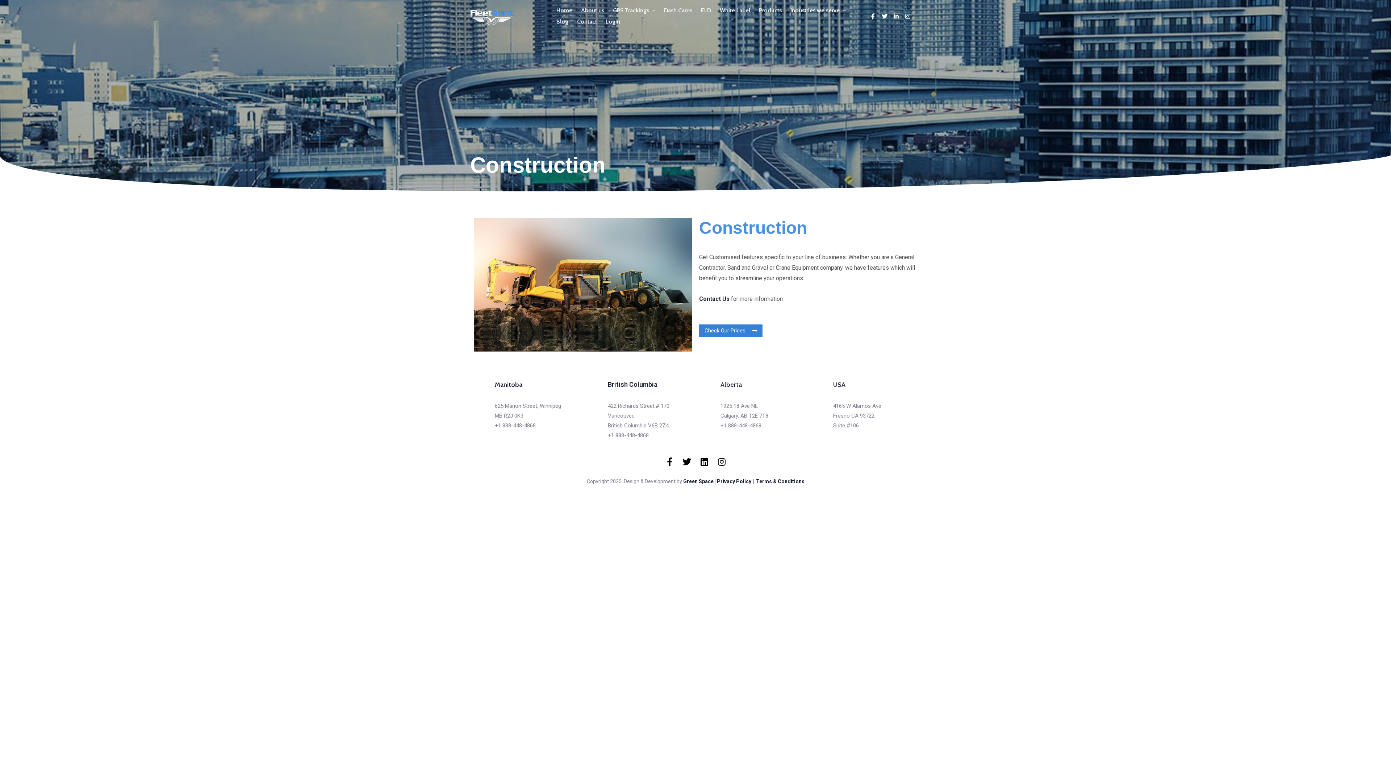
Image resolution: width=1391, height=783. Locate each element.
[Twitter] (884, 16)
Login (613, 21)
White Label (735, 10)
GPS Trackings (631, 10)
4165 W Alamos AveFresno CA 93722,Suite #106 (857, 416)
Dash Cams (678, 10)
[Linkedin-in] (896, 16)
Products (770, 10)
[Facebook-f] (873, 16)
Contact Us (714, 298)
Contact (587, 21)
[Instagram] (908, 16)
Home (564, 10)
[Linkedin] (704, 462)
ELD (706, 10)
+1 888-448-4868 (515, 425)
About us (592, 10)
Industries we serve (815, 10)
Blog (562, 21)
